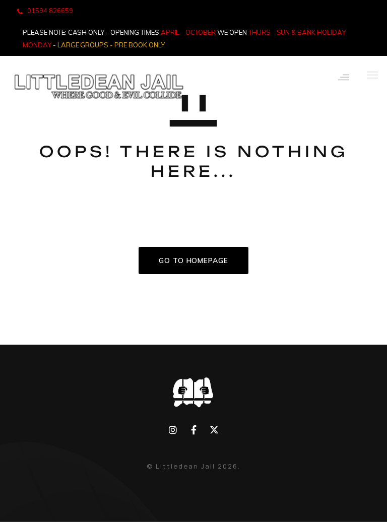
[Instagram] (173, 430)
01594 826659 (50, 11)
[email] (194, 430)
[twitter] (214, 430)
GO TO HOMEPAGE (193, 260)
